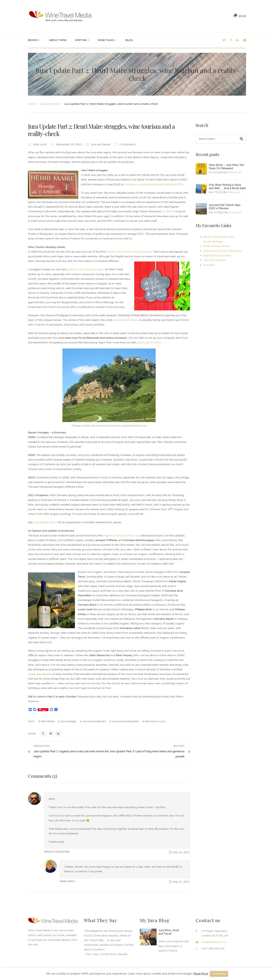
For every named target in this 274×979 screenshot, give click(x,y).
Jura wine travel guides (125, 721)
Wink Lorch (40, 144)
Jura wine (209, 265)
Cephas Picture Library (217, 255)
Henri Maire (47, 721)
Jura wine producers (94, 721)
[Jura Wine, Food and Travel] (148, 937)
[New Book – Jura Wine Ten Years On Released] (201, 168)
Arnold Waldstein (57, 851)
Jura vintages (68, 721)
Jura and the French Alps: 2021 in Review (225, 206)
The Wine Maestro (214, 260)
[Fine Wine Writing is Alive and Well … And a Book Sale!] (201, 188)
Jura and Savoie (50, 103)
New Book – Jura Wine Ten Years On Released (226, 166)
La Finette (168, 211)
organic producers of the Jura (121, 535)
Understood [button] (219, 973)
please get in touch (149, 342)
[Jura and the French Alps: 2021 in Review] (201, 208)
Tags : (31, 721)
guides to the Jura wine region (85, 269)
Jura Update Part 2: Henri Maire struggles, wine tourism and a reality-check (101, 129)
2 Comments (127, 144)
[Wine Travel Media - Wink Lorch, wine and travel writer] (60, 16)
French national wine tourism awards (129, 251)
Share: (32, 733)
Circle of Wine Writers (216, 246)
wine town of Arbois (125, 320)
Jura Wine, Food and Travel (168, 932)
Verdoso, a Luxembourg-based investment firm (154, 184)
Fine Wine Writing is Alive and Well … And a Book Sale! (227, 186)
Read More (200, 973)
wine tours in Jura (155, 721)
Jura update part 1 (45, 522)
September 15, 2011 (69, 144)
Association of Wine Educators (222, 250)
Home (32, 103)
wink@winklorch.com (214, 942)
